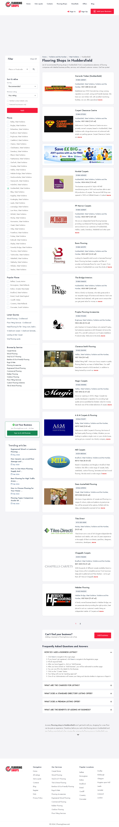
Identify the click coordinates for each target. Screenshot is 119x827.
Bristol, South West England (19, 296)
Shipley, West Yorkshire (18, 243)
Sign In (73, 11)
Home (28, 4)
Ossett (77, 492)
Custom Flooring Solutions (16, 383)
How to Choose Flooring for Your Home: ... (22, 489)
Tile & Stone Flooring (14, 385)
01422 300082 (81, 385)
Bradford (78, 458)
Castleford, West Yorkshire (19, 140)
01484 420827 (81, 210)
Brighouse (78, 320)
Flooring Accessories (14, 365)
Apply (22, 110)
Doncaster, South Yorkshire (19, 307)
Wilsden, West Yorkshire (18, 266)
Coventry (82, 795)
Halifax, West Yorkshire (18, 170)
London (100, 798)
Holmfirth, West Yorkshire (18, 184)
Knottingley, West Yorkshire (19, 199)
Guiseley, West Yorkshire (18, 166)
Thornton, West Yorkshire (18, 251)
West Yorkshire (89, 84)
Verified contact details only (18, 101)
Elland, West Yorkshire (17, 155)
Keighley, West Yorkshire (18, 195)
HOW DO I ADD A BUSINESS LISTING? (60, 652)
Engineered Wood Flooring (16, 368)
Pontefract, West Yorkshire (19, 232)
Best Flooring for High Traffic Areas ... (23, 479)
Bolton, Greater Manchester (19, 289)
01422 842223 (81, 591)
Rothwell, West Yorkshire (18, 240)
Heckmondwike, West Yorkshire (20, 177)
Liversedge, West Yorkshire (19, 207)
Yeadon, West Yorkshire (18, 269)
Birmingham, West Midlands (19, 285)
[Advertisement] (59, 38)
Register (35, 790)
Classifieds (74, 4)
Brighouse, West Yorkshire (19, 136)
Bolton (81, 780)
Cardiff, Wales (15, 300)
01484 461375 (81, 247)
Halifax (77, 354)
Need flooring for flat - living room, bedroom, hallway (22, 327)
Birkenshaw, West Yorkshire (19, 129)
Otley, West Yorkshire (17, 229)
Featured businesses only (17, 105)
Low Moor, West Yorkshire (19, 210)
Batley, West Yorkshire (17, 122)
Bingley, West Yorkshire (18, 125)
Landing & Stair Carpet (14, 335)
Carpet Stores (11, 351)
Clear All (33, 59)
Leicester (100, 790)
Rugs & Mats (11, 362)
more (100, 100)
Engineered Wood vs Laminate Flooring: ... (23, 450)
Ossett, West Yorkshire (17, 225)
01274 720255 (81, 557)
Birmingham (83, 776)
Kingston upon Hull (104, 782)
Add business (102, 635)
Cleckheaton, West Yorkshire (20, 148)
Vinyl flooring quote (13, 339)
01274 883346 (81, 454)
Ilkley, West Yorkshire (17, 192)
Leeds (99, 786)
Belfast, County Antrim (17, 281)
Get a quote (39, 4)
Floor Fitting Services (14, 380)
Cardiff (81, 791)
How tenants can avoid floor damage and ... (22, 460)
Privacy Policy (37, 798)
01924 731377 (81, 419)
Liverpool (101, 794)
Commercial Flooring (14, 371)
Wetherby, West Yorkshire (18, 262)
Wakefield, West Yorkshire (19, 258)
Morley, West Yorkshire (18, 218)
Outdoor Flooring (13, 377)
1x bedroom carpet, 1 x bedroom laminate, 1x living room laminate (22, 331)
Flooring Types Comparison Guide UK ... (22, 499)
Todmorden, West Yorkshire (19, 255)
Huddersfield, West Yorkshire (20, 188)
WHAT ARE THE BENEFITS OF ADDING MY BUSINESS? (67, 709)
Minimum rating (12, 92)
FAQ (34, 794)
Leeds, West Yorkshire (17, 203)
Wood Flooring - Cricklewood (17, 318)
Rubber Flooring (12, 374)
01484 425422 (81, 175)
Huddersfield (79, 84)
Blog (92, 4)
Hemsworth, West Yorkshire (19, 181)
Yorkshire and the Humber (102, 320)
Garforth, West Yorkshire (18, 162)
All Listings (36, 775)
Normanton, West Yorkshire (19, 221)
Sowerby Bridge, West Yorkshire (21, 247)
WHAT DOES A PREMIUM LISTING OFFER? (62, 701)
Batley (77, 423)
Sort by (9, 83)
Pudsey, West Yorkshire (18, 236)
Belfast (81, 772)
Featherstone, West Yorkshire (20, 159)
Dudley (100, 771)
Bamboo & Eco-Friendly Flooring (18, 359)
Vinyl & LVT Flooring (14, 356)
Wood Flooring (12, 354)
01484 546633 (81, 281)
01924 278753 (81, 488)
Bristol (81, 787)
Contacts (50, 4)
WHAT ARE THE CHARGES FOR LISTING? (62, 685)
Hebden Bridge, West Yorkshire (20, 173)
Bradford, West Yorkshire (18, 133)
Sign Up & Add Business (22, 433)
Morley (77, 526)
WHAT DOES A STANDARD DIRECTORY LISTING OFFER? (68, 693)
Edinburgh (101, 775)
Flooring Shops (62, 4)
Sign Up (84, 11)
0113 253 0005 (81, 522)
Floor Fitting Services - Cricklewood (19, 322)
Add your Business (104, 11)
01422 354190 (81, 350)
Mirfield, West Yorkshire (18, 214)
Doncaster (82, 799)
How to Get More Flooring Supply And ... (22, 470)
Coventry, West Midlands (18, 303)
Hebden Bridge (80, 595)
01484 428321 (81, 80)
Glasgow (101, 778)
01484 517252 (81, 114)
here (53, 657)
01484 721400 (81, 316)
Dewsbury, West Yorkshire (19, 151)
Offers (85, 4)
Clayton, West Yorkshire (18, 144)
